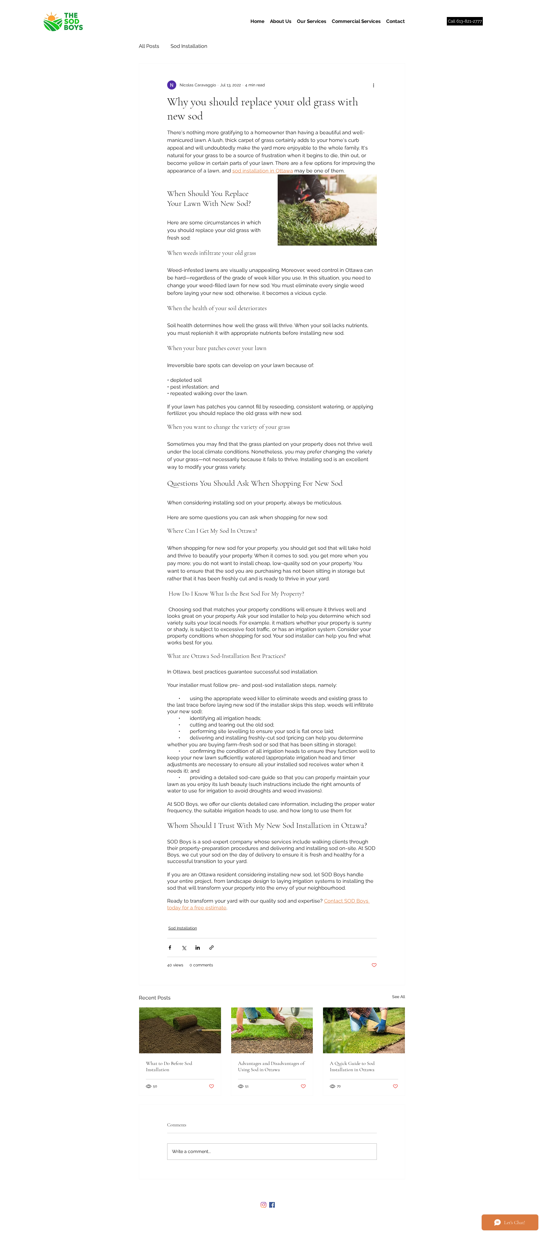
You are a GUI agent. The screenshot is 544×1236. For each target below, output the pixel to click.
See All (398, 996)
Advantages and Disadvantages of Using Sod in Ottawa (271, 1066)
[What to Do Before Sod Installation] (180, 1030)
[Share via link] (211, 947)
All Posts (149, 46)
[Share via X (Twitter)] (183, 947)
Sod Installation (189, 46)
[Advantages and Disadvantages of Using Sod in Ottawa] (272, 1030)
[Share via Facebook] (170, 947)
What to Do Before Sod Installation (169, 1066)
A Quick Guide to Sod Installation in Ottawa (352, 1066)
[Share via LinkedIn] (197, 947)
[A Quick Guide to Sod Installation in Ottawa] (364, 1030)
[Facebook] (272, 1205)
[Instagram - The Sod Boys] (263, 1205)
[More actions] (373, 85)
